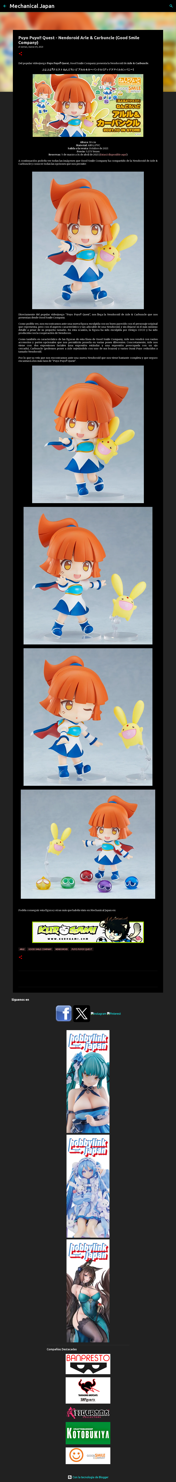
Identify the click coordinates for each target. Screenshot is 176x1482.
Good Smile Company (40, 949)
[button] (20, 54)
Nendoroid (62, 949)
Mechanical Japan (32, 6)
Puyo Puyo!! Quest (82, 949)
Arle (22, 949)
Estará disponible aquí (113, 154)
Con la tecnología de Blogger (90, 1477)
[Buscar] (171, 6)
